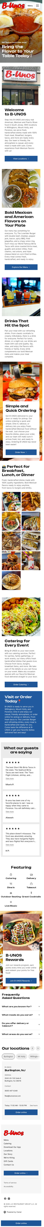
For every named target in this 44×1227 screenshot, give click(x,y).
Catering (7, 1143)
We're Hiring (9, 1157)
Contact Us (9, 1165)
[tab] (8, 1056)
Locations (8, 1150)
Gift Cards (8, 1161)
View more (10, 778)
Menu (30, 5)
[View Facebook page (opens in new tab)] (5, 1198)
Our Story (8, 1154)
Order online (21, 1112)
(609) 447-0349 (11, 1091)
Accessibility (8, 1186)
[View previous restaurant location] (32, 1048)
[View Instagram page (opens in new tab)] (9, 1198)
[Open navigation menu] (37, 5)
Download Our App (12, 1147)
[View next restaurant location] (38, 1048)
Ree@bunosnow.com (13, 1096)
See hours (34, 1105)
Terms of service (10, 1183)
